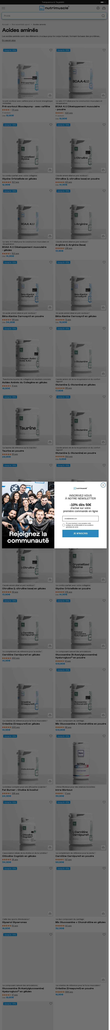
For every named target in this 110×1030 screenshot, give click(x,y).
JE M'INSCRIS (80, 533)
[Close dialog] (103, 485)
